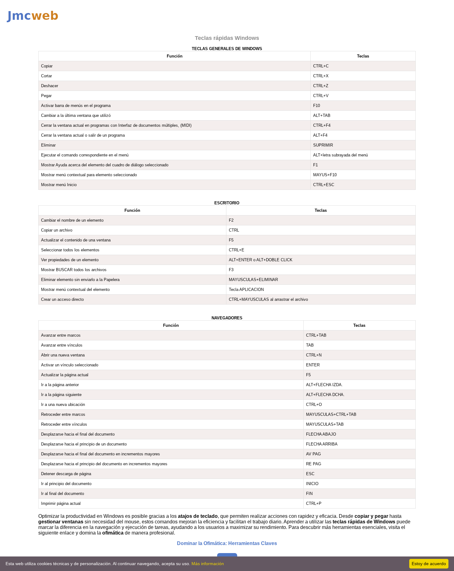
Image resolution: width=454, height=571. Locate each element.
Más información (207, 563)
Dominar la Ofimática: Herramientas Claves (227, 543)
